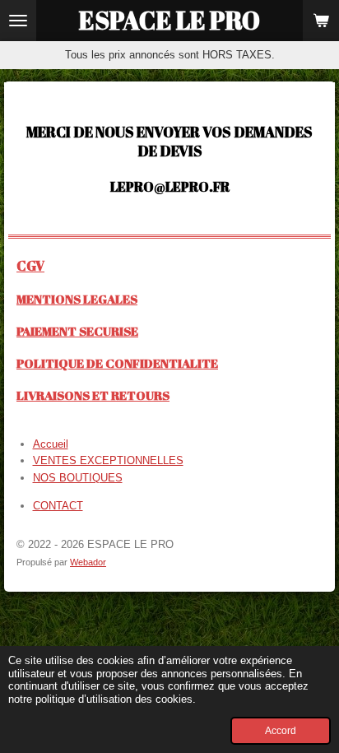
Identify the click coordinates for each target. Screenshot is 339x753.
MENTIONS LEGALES (76, 299)
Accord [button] (280, 730)
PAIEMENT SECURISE (77, 331)
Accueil (50, 444)
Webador (88, 562)
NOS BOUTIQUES (78, 478)
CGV (30, 266)
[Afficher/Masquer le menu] (18, 20)
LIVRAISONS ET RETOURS (93, 395)
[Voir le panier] (321, 20)
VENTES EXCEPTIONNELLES (108, 460)
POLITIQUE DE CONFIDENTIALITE (117, 363)
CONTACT (58, 506)
